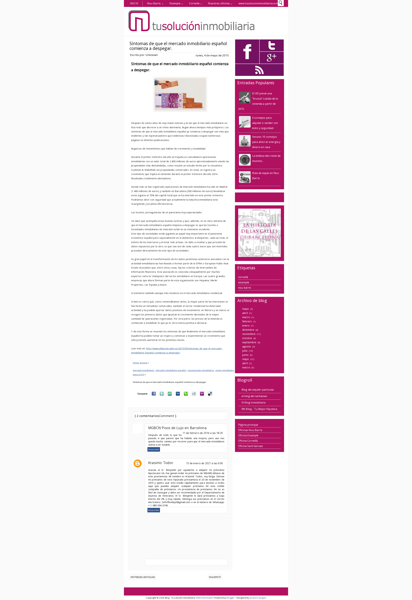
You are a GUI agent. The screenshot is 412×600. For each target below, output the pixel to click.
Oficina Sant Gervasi (250, 446)
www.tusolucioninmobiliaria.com (258, 3)
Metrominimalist (205, 597)
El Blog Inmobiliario (254, 402)
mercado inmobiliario (143, 370)
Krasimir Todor (160, 462)
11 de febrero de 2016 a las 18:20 (203, 433)
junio (245, 355)
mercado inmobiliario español (171, 370)
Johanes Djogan (258, 597)
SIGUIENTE (215, 577)
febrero (247, 321)
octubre (247, 338)
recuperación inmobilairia (201, 370)
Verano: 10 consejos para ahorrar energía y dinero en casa (266, 142)
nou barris (244, 287)
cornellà (243, 277)
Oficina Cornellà (248, 440)
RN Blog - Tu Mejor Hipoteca (259, 409)
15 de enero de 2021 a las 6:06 (204, 463)
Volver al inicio (140, 362)
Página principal (248, 425)
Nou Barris (154, 3)
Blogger (231, 597)
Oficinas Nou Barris (250, 430)
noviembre (248, 334)
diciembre (248, 329)
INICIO (134, 3)
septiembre (249, 342)
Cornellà (194, 3)
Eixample (174, 3)
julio (245, 350)
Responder (153, 449)
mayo (245, 309)
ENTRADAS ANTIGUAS (143, 577)
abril (245, 313)
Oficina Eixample (248, 435)
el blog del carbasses (254, 396)
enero (246, 325)
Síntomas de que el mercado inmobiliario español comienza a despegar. (178, 46)
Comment (166, 416)
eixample (243, 282)
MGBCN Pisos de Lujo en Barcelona (177, 427)
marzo (246, 317)
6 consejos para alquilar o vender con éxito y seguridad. (265, 123)
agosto (246, 346)
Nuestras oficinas (219, 3)
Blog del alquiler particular (258, 389)
